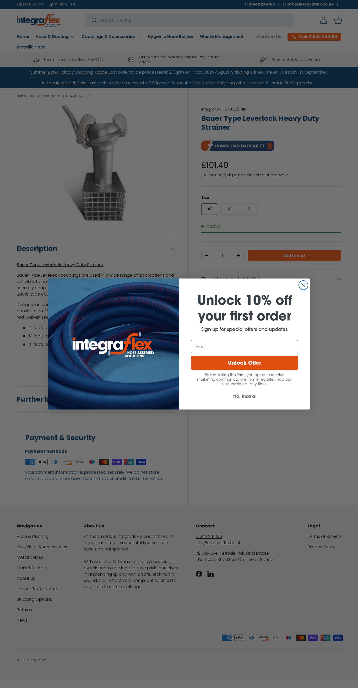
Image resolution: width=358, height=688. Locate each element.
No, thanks (244, 396)
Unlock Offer (244, 362)
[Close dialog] (303, 285)
